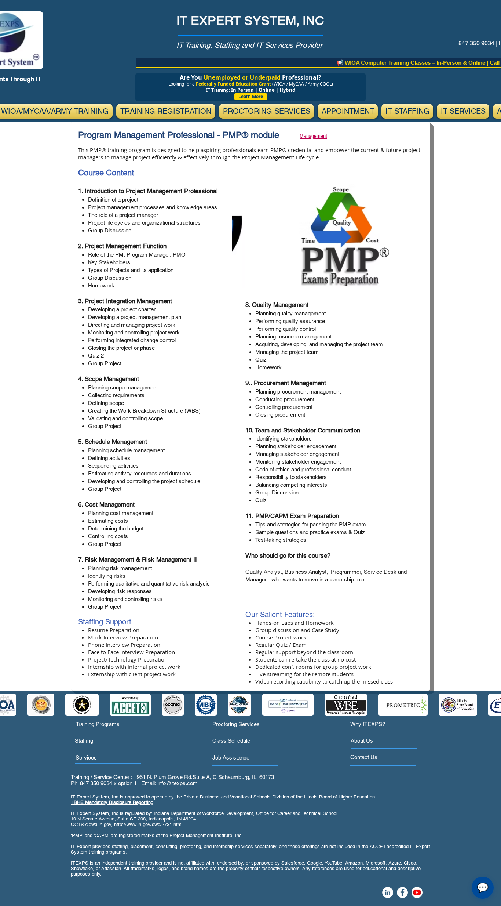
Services (86, 757)
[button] (165, 111)
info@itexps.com (177, 783)
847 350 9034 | (478, 43)
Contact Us (363, 757)
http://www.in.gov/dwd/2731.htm (148, 824)
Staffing (84, 741)
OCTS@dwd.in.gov (91, 824)
